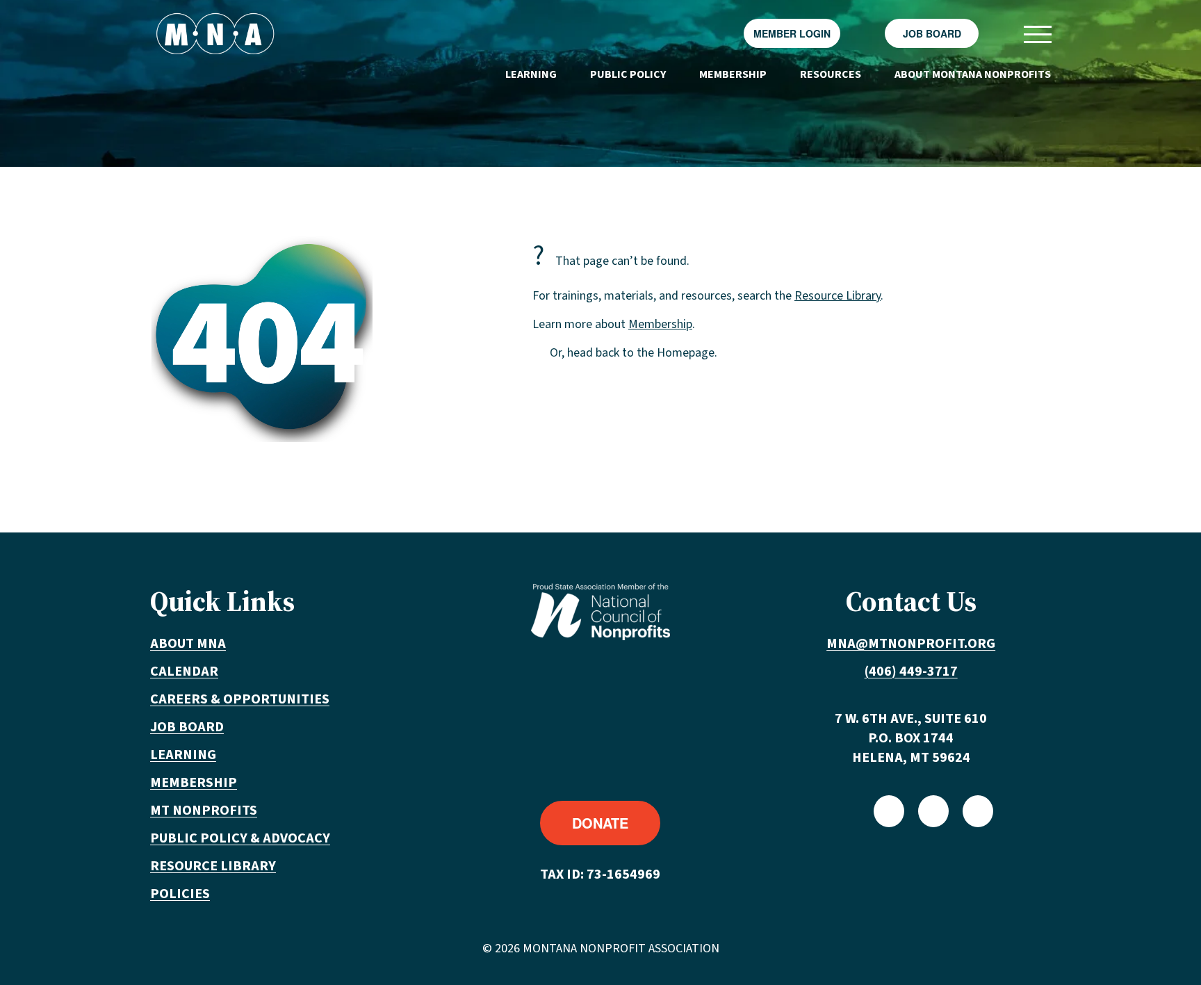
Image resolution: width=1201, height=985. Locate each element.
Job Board (932, 33)
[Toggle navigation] (1037, 33)
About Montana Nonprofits (972, 74)
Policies (180, 894)
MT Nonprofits (203, 810)
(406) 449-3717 (911, 671)
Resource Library (837, 295)
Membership (733, 74)
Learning (531, 74)
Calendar (184, 671)
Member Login (792, 33)
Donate (600, 823)
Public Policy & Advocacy (240, 838)
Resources (830, 74)
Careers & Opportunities (239, 699)
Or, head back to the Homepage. (633, 352)
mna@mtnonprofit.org (910, 643)
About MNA (188, 643)
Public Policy (628, 74)
